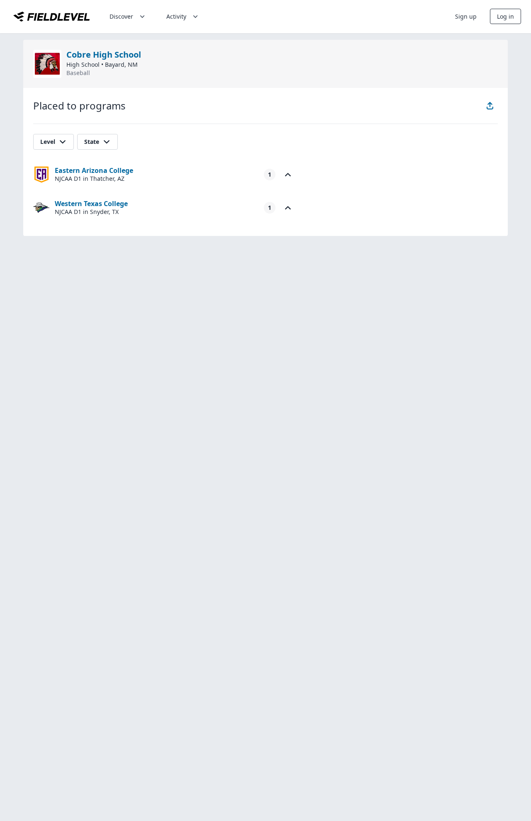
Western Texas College (91, 203)
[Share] (490, 106)
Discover (121, 16)
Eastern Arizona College (94, 170)
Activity (176, 16)
